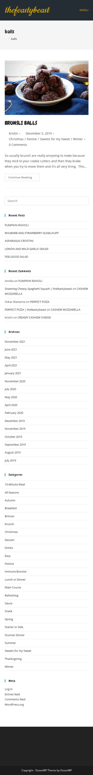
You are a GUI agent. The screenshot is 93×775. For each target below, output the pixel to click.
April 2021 (11, 365)
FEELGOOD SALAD (16, 257)
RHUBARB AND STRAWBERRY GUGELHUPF (32, 233)
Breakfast (11, 508)
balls (14, 39)
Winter (78, 139)
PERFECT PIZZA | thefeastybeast (25, 310)
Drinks (9, 548)
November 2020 (15, 381)
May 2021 (11, 357)
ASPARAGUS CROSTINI (19, 241)
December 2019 (15, 421)
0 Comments (18, 145)
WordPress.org (14, 704)
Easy (8, 556)
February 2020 (14, 413)
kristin (13, 133)
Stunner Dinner (14, 635)
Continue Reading (24, 178)
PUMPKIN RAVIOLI (17, 225)
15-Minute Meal (15, 484)
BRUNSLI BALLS (21, 123)
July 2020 (10, 389)
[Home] (6, 39)
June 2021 (11, 349)
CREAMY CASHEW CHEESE (34, 317)
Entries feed (12, 694)
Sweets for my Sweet (55, 139)
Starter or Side (14, 627)
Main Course (13, 587)
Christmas (16, 139)
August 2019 (13, 452)
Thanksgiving (13, 659)
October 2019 (13, 437)
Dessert (9, 540)
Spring (9, 619)
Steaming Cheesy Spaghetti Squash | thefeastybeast (38, 289)
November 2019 (15, 429)
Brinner (9, 516)
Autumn (10, 500)
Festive (32, 139)
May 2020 (11, 397)
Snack (8, 611)
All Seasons (12, 492)
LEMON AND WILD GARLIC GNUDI (26, 249)
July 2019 (10, 460)
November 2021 (15, 342)
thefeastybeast (27, 10)
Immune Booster (16, 571)
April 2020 (11, 405)
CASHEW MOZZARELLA (65, 310)
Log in (9, 689)
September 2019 (15, 444)
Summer (10, 643)
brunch (9, 524)
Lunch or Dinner (15, 579)
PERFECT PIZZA (39, 302)
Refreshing (11, 595)
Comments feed (15, 699)
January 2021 (13, 373)
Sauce (8, 603)
